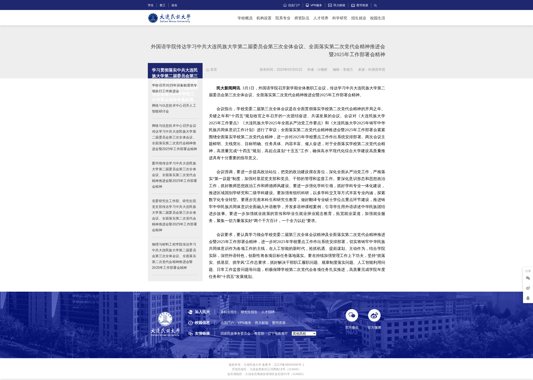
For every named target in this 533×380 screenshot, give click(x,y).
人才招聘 (268, 312)
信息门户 (291, 5)
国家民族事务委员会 (235, 333)
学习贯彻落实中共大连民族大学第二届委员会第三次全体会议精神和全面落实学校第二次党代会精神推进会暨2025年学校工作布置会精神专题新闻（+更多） (175, 88)
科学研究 (339, 18)
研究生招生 (249, 312)
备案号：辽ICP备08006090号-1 (283, 364)
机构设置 (264, 18)
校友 (174, 5)
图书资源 (361, 5)
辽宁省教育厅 (278, 333)
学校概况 (245, 18)
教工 (163, 5)
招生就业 (358, 18)
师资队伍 (301, 18)
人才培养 (320, 18)
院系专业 (282, 18)
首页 (211, 69)
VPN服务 (314, 5)
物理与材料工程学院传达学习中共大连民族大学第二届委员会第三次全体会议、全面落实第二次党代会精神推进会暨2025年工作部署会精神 (174, 256)
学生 (151, 5)
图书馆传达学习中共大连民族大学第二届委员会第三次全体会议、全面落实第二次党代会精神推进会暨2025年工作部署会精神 (174, 175)
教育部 (259, 333)
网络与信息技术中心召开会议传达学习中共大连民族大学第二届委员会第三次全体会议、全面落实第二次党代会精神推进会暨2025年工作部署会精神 (174, 137)
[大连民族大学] (169, 18)
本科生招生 (228, 312)
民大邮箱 (336, 5)
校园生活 (377, 18)
